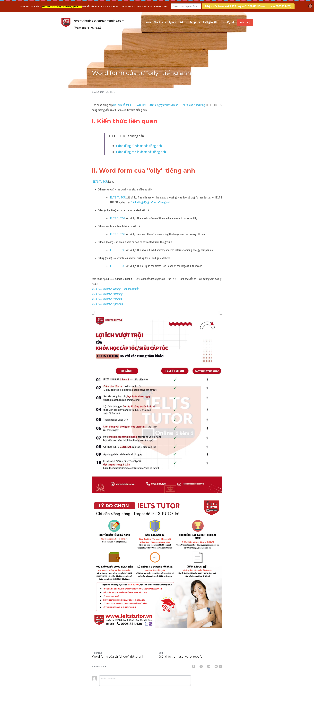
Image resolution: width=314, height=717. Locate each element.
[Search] (228, 22)
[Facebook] (193, 666)
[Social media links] (233, 22)
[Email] (216, 666)
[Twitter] (201, 666)
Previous (98, 652)
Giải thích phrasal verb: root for (181, 656)
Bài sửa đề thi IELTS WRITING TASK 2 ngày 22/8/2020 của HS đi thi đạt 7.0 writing (159, 105)
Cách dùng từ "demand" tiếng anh (139, 145)
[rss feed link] (220, 666)
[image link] (66, 22)
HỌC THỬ (245, 22)
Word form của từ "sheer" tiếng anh (118, 656)
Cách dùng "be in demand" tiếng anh (141, 151)
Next (161, 652)
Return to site (100, 666)
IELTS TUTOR (100, 181)
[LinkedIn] (208, 666)
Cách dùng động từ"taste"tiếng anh (150, 202)
